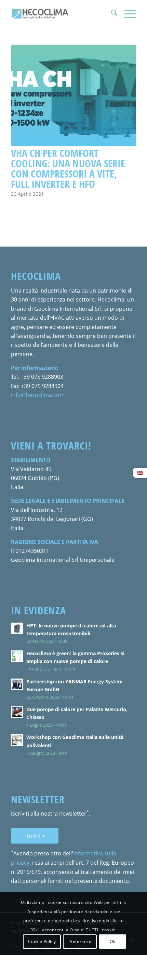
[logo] (61, 13)
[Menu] (126, 13)
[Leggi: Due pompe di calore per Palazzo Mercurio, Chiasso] (17, 712)
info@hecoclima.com (38, 395)
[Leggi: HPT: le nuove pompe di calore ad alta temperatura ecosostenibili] (17, 628)
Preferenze (80, 941)
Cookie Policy (42, 941)
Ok (112, 941)
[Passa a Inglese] (140, 472)
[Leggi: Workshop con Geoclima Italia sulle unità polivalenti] (17, 740)
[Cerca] (110, 13)
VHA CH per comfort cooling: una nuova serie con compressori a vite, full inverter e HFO (68, 168)
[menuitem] (110, 13)
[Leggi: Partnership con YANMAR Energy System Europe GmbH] (17, 684)
